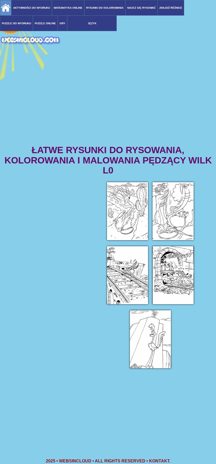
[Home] (5, 8)
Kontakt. (159, 461)
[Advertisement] (108, 103)
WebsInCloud (75, 461)
